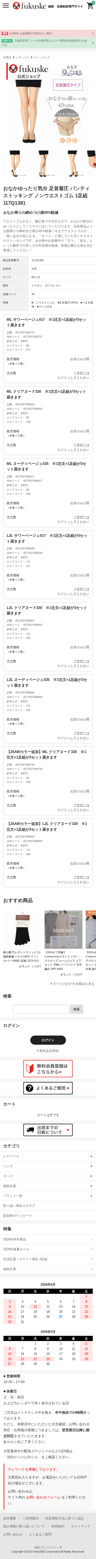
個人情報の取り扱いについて (24, 1526)
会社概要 (9, 1518)
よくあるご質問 (40, 1534)
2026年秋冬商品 (14, 1239)
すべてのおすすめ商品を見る (74, 984)
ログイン (63, 378)
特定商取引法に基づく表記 (64, 1518)
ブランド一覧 (12, 1196)
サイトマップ (80, 1526)
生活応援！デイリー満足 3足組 (25, 1259)
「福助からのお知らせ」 (22, 1457)
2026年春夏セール (16, 1249)
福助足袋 (9, 1186)
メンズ (8, 1166)
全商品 (7, 57)
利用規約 (57, 1526)
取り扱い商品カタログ (19, 1206)
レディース (22, 57)
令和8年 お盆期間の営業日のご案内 (30, 33)
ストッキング (42, 57)
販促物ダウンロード (17, 1215)
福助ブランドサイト (47, 1547)
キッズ (8, 1176)
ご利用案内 (31, 1518)
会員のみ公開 (79, 359)
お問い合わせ (12, 1534)
